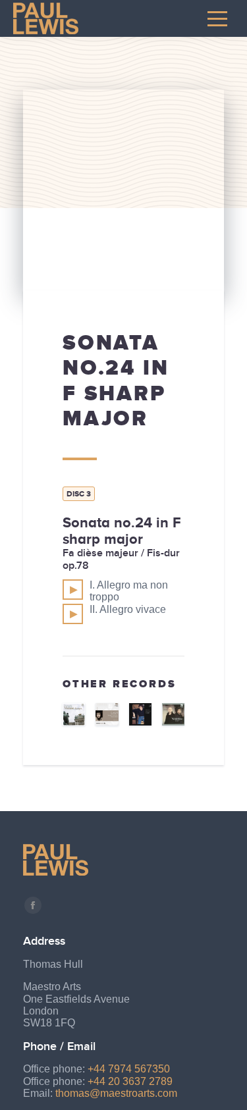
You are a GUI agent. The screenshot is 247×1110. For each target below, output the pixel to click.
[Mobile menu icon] (217, 18)
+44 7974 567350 (129, 1068)
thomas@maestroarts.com (116, 1093)
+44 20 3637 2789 (130, 1081)
